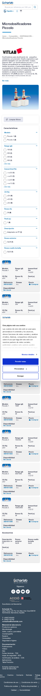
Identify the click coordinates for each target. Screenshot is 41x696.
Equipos (5, 636)
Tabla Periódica (7, 662)
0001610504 (8, 386)
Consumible (6, 638)
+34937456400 (9, 618)
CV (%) (6, 192)
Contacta (19, 675)
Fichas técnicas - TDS (10, 653)
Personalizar (19, 369)
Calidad (14, 690)
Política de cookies (11, 686)
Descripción (9, 228)
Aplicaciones (6, 660)
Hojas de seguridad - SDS (11, 655)
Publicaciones (7, 646)
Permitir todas (20, 361)
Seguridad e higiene (9, 640)
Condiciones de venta (29, 682)
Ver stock (7, 290)
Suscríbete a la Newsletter (12, 604)
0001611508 (8, 521)
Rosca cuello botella (12, 248)
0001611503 (8, 454)
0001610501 (8, 284)
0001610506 (8, 420)
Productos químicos (9, 627)
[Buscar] (35, 7)
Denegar (20, 376)
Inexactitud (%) (10, 169)
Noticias (29, 675)
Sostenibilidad (25, 690)
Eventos (10, 675)
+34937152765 (9, 619)
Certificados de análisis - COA (13, 658)
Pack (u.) (7, 219)
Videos (4, 649)
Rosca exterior (10, 238)
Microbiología (7, 629)
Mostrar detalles (28, 354)
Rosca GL (8, 209)
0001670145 (8, 555)
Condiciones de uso (11, 682)
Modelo (7, 132)
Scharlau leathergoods (10, 667)
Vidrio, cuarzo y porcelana (11, 631)
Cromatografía (7, 634)
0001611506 (8, 488)
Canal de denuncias (9, 669)
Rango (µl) (8, 146)
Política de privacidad (29, 686)
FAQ (3, 651)
